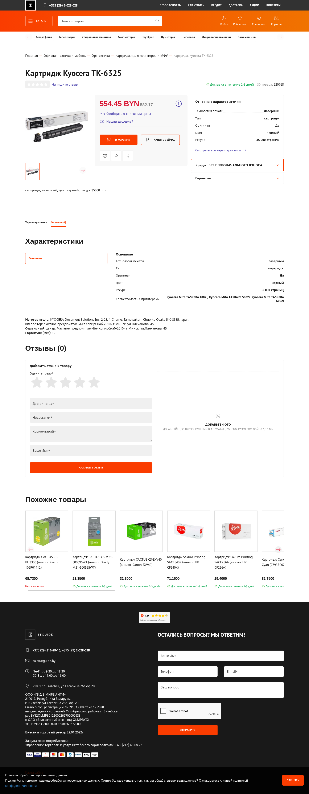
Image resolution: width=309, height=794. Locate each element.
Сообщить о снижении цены (128, 113)
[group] (56, 126)
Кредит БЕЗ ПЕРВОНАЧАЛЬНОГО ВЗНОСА (228, 165)
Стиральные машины (96, 37)
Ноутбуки (148, 37)
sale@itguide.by (44, 661)
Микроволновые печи (216, 37)
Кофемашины (247, 37)
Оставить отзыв (91, 467)
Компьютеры (126, 37)
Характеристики (36, 222)
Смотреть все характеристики (218, 150)
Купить (164, 140)
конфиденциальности (21, 785)
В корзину (122, 140)
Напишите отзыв (65, 84)
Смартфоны (44, 37)
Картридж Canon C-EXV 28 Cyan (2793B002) (281, 562)
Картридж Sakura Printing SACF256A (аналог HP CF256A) (233, 562)
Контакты (273, 5)
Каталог (41, 21)
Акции (254, 5)
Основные (35, 258)
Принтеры (168, 37)
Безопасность (170, 5)
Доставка (236, 5)
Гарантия (203, 178)
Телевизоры (67, 37)
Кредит (216, 5)
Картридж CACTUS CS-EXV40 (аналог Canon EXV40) (141, 562)
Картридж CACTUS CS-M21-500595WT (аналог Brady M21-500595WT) (93, 562)
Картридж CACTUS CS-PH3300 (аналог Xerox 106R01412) (41, 562)
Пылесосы (188, 37)
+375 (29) (46, 650)
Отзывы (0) (58, 222)
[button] (30, 170)
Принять (293, 780)
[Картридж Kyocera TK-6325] (127, 155)
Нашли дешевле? (119, 121)
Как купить (196, 5)
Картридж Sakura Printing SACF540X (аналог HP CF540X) (186, 562)
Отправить (187, 730)
